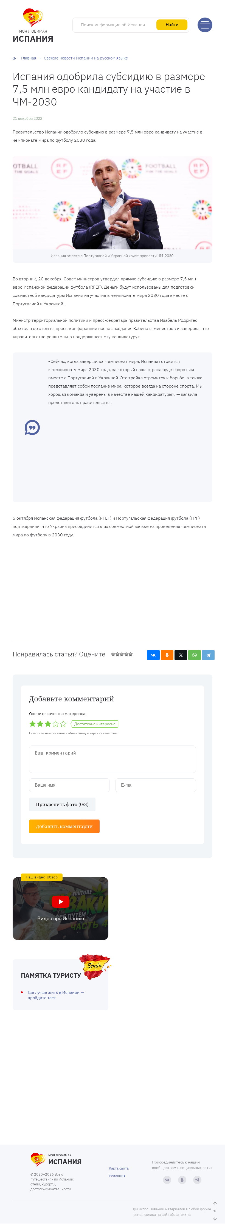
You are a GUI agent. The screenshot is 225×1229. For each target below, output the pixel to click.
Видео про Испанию (60, 918)
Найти (172, 24)
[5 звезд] (130, 654)
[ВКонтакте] (153, 655)
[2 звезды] (117, 654)
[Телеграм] (197, 1180)
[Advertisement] (126, 453)
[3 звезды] (122, 654)
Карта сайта (119, 1168)
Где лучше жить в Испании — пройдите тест (56, 995)
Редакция (117, 1176)
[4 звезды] (126, 654)
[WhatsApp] (194, 655)
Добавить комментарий (64, 826)
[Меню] (205, 25)
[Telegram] (208, 655)
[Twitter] (181, 655)
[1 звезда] (113, 654)
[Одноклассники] (167, 655)
